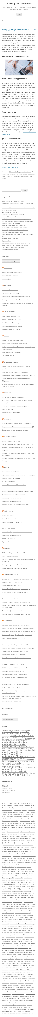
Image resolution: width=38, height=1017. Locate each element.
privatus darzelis (26, 963)
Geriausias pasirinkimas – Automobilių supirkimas (15, 684)
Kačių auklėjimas (6, 279)
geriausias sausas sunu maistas (16, 985)
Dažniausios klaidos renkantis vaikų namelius (14, 674)
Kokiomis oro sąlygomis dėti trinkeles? (12, 340)
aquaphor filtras (17, 730)
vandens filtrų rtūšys (26, 836)
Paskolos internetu (30, 994)
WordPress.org (6, 792)
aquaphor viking (6, 736)
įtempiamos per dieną (15, 1013)
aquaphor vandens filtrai (21, 733)
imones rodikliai (9, 174)
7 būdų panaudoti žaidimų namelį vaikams (13, 671)
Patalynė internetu (9, 311)
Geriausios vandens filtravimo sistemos (13, 247)
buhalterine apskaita (29, 959)
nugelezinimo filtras (12, 752)
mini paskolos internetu (27, 981)
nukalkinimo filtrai (11, 756)
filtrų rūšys (11, 808)
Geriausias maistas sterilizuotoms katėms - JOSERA (16, 625)
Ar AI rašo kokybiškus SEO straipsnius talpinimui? (15, 406)
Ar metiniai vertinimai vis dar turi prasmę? (13, 495)
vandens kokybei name (8, 838)
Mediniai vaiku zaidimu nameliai (10, 987)
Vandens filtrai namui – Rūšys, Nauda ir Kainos (15, 245)
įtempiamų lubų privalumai (19, 1009)
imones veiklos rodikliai (20, 174)
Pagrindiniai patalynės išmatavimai (11, 319)
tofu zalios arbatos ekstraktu (23, 976)
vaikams (15, 946)
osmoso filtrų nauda (7, 810)
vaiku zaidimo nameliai (11, 763)
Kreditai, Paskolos (18, 1000)
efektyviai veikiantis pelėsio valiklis (17, 935)
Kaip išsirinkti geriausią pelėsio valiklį (12, 501)
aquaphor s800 (13, 875)
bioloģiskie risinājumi (21, 956)
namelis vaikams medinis (12, 750)
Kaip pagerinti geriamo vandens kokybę (13, 565)
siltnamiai (17, 972)
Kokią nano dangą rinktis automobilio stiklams (15, 372)
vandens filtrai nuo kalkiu (14, 771)
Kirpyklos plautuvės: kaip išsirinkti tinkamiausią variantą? (17, 221)
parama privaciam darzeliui (9, 961)
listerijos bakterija (16, 954)
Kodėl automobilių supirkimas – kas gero (13, 201)
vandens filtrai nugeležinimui (27, 849)
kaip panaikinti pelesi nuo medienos (11, 739)
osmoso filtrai (28, 756)
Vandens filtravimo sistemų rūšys (11, 585)
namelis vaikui (29, 750)
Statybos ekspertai (21, 989)
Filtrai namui (7, 285)
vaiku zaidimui (11, 956)
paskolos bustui (16, 981)
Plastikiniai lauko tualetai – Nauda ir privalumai (15, 592)
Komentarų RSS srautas (8, 790)
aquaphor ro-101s (22, 875)
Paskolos (5, 1000)
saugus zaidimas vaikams (21, 948)
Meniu (19, 14)
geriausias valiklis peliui (19, 932)
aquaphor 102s (26, 891)
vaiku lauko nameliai (25, 759)
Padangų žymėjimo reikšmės (10, 249)
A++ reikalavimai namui (8, 481)
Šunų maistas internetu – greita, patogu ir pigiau (15, 430)
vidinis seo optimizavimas (23, 941)
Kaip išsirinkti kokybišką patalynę (11, 323)
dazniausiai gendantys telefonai (24, 915)
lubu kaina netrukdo (22, 965)
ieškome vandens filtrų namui (27, 832)
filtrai (31, 735)
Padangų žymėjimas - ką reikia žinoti (12, 611)
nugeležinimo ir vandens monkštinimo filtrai (13, 854)
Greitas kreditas (12, 998)
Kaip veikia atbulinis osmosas (10, 290)
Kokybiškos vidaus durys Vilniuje (11, 223)
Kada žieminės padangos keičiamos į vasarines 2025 (16, 602)
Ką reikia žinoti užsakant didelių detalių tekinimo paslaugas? (18, 475)
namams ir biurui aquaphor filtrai (19, 880)
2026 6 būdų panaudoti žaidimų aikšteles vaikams (15, 668)
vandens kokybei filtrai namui (25, 834)
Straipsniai (16, 996)
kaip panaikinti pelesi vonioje (27, 739)
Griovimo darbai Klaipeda (26, 987)
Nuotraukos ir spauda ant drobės (11, 687)
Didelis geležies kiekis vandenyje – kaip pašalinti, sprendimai (18, 375)
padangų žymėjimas (7, 805)
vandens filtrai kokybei (29, 827)
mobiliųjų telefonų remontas (10, 919)
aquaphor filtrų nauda (26, 869)
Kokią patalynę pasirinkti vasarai (11, 316)
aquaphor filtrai (7, 730)
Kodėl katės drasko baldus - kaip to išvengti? (14, 638)
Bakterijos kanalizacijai (11, 362)
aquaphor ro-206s (21, 886)
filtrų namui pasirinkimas (14, 825)
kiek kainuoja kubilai (8, 921)
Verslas (29, 172)
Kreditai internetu (7, 996)
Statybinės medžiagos (10, 436)
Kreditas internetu (24, 996)
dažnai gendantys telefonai (21, 921)
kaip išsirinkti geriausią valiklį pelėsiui (23, 908)
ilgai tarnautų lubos (7, 1002)
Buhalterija (12, 172)
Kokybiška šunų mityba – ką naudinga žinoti (14, 654)
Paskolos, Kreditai (31, 998)
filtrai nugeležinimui (21, 808)
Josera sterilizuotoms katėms (10, 519)
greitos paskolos (17, 1002)
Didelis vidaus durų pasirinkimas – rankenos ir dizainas (17, 532)
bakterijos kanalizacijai (8, 948)
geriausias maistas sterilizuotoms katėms (13, 917)
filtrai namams (19, 827)
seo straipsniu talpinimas (22, 904)
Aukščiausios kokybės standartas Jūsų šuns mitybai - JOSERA (18, 631)
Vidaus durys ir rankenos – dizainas (11, 498)
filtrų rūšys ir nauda (29, 812)
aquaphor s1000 (19, 878)
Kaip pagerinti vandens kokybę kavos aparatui (14, 300)
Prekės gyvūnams (8, 511)
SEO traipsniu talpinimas (19, 3)
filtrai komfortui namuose (28, 825)
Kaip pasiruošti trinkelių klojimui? (11, 472)
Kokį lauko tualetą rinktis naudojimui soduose (14, 568)
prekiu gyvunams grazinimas (19, 978)
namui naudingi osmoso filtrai (10, 821)
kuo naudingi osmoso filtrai (17, 823)
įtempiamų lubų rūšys (27, 1013)
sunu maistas (13, 983)
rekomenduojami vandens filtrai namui (25, 838)
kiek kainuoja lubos (14, 970)
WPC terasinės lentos (8, 355)
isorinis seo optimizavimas (9, 941)
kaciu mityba (5, 983)
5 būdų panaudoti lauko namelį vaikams (13, 664)
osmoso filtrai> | (31, 808)
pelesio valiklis (8, 759)
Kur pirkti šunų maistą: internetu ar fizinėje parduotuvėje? (18, 427)
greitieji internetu (27, 1002)
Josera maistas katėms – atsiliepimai (12, 522)
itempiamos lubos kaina (19, 967)
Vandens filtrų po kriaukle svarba (11, 217)
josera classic (19, 937)
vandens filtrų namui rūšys (10, 834)
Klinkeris (6, 336)
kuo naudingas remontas (20, 930)
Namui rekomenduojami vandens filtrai (13, 397)
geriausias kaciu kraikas (8, 915)
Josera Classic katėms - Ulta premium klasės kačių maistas (17, 628)
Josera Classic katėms (8, 515)
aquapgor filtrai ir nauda (17, 871)
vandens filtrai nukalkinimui (17, 814)
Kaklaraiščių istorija (7, 409)
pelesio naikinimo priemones (17, 758)
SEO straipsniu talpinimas (10, 167)
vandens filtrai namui (12, 769)
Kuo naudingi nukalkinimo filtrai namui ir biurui (15, 230)
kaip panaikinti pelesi (30, 738)
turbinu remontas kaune (27, 972)
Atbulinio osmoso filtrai (8, 528)
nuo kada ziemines (19, 950)
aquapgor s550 (10, 878)
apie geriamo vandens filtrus (13, 819)
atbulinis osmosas (19, 735)
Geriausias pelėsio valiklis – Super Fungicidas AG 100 (16, 243)
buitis (10, 946)
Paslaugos (18, 172)
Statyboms (7, 548)
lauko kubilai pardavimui (19, 897)
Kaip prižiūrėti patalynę (8, 538)
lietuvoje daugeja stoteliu (8, 926)
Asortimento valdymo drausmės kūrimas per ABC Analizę (17, 491)
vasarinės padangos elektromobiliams (12, 928)
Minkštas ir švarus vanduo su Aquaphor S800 (14, 225)
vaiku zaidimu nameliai (10, 765)
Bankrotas (28, 985)
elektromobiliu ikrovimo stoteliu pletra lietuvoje (22, 924)
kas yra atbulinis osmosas (28, 819)
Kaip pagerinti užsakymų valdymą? (11, 702)
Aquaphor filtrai (6, 241)
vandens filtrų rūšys (30, 840)
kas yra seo (19, 900)
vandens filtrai (11, 767)
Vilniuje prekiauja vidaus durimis (11, 441)
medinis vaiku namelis (11, 748)
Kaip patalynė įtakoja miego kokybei (12, 326)
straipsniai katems (21, 974)
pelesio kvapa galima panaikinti (25, 895)
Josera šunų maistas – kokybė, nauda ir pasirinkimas (16, 423)
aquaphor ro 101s (27, 730)
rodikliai (18, 176)
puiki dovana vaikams (7, 911)
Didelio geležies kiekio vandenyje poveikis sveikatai (16, 296)
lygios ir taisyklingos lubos (9, 1011)
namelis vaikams (27, 748)
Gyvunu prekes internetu (18, 994)
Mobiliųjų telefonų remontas (10, 238)
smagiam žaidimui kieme (20, 911)
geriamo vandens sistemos (28, 856)
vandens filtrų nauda (27, 845)
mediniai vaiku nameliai (14, 744)
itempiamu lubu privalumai (9, 965)
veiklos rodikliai (25, 176)
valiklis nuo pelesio (24, 765)
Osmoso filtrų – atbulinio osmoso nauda (13, 214)
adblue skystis (19, 959)
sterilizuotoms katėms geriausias (27, 919)
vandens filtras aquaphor (10, 773)
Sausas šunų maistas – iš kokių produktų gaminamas (16, 658)
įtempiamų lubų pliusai (20, 1005)
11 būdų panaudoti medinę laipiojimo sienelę (14, 677)
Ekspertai (6, 467)
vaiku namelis (28, 761)
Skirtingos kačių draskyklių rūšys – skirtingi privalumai (17, 635)
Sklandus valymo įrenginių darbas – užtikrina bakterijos (17, 579)
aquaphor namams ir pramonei (23, 867)
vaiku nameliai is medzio (12, 761)
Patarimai (24, 172)
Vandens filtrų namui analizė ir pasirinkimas (14, 485)
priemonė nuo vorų (28, 902)
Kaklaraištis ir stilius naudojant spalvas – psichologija (16, 219)
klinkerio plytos (17, 740)
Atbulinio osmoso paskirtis (9, 212)
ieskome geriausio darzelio (14, 963)
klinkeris (24, 740)
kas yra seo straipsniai (12, 939)
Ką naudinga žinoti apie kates (10, 276)
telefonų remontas (10, 900)
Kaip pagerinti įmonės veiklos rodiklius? (19, 29)
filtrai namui (18, 845)
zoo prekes (21, 983)
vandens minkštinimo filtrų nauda (11, 851)
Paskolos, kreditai (28, 1000)
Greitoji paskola (22, 998)
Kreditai (11, 1000)
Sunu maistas (7, 419)
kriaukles (16, 943)
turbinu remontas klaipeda (9, 974)
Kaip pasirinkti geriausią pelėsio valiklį (12, 232)
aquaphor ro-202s (21, 884)
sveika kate (30, 974)
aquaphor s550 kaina (7, 733)
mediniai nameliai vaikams (15, 742)
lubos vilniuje (10, 972)
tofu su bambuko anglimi (8, 976)
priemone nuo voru (7, 897)
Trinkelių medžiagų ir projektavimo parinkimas (15, 553)
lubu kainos (23, 970)
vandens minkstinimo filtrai (16, 774)
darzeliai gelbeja (22, 961)
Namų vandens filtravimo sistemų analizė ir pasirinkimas (17, 444)
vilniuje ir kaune (31, 1009)
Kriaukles (33, 992)
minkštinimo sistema (17, 812)
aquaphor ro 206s (17, 893)
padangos (5, 758)
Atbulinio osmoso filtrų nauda (10, 293)
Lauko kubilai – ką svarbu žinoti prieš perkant (14, 228)
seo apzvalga (23, 943)
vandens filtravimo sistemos (26, 773)
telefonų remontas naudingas (22, 913)
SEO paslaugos (8, 393)
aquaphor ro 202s (6, 893)
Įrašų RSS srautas (7, 788)
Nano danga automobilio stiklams (11, 599)
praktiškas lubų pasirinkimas (15, 1007)
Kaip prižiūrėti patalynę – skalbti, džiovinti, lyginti (15, 504)
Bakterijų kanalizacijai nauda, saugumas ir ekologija (16, 589)
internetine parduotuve (26, 803)
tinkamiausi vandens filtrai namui (11, 829)
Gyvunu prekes (8, 268)
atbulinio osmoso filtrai (24, 816)
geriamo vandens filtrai (13, 737)
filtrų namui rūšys (19, 840)
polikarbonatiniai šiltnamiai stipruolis (18, 952)
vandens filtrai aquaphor (27, 767)
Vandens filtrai (7, 994)
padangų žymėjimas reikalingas (24, 926)
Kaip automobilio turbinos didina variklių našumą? (16, 614)
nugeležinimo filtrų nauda (12, 849)
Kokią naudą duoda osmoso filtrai (11, 352)
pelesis (15, 760)
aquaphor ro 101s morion (10, 732)
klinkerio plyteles (7, 740)
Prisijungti (5, 786)
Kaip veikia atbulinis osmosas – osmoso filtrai (14, 343)
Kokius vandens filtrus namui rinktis (12, 582)
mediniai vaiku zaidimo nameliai (18, 746)
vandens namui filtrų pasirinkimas (11, 836)
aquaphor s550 (15, 889)
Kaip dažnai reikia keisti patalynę (11, 329)
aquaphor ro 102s (23, 732)
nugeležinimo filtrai (11, 754)
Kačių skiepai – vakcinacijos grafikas (12, 272)
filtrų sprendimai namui (13, 832)
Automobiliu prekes (25, 992)
